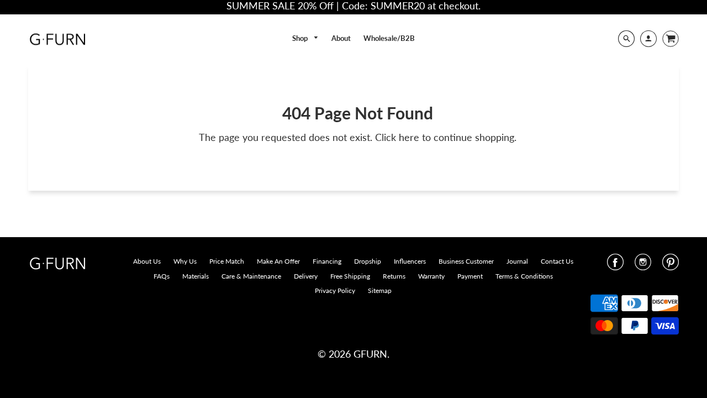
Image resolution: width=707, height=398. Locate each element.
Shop (300, 38)
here (409, 137)
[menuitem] (306, 38)
